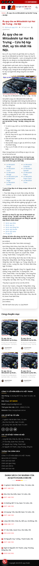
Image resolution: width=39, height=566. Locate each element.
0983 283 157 (9, 524)
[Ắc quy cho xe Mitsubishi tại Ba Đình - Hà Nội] (29, 360)
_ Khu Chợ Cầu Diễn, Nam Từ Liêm (13, 422)
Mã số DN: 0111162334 (9, 458)
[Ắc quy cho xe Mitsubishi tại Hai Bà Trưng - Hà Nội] (29, 328)
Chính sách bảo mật (8, 468)
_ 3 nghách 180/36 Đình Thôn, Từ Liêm (14, 419)
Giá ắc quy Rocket (11, 229)
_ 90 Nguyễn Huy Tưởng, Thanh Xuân (14, 444)
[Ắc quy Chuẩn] (19, 7)
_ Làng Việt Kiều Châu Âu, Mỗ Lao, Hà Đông (16, 439)
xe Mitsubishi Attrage (10, 173)
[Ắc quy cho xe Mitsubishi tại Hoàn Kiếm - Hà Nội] (10, 360)
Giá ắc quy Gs (10, 225)
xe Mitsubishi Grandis (10, 183)
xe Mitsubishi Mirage (10, 165)
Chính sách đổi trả (7, 466)
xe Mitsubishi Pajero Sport (27, 177)
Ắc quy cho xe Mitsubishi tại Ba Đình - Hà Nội (29, 372)
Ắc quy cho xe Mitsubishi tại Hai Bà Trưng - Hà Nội (28, 339)
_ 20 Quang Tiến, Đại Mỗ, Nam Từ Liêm (14, 425)
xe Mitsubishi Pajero (27, 173)
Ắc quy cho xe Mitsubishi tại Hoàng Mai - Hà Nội (9, 339)
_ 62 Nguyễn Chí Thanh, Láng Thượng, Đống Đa (17, 447)
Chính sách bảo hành (8, 461)
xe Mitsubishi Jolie (12, 176)
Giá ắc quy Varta (11, 231)
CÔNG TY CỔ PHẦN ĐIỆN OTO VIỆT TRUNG (16, 455)
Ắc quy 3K (9, 233)
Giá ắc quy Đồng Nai (12, 227)
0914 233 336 (9, 533)
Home (4, 13)
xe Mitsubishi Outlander (27, 165)
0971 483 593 (9, 488)
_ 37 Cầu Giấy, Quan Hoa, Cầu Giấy (13, 442)
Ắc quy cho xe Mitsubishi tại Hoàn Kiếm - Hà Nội (9, 372)
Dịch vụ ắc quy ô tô (11, 27)
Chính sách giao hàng (8, 463)
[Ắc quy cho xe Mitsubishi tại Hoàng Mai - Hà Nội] (10, 328)
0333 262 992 (9, 553)
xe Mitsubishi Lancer (10, 169)
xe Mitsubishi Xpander (27, 169)
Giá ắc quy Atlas (11, 223)
